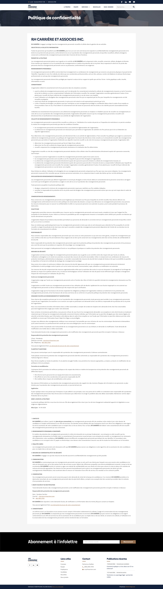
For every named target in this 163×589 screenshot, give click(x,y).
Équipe (76, 7)
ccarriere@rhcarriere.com (51, 340)
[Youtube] (130, 2)
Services (85, 7)
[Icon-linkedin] (126, 2)
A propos (67, 7)
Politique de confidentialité (57, 586)
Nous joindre (108, 7)
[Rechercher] (133, 7)
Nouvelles (97, 7)
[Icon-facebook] (121, 2)
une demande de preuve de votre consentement (64, 346)
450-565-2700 (46, 342)
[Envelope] (134, 2)
